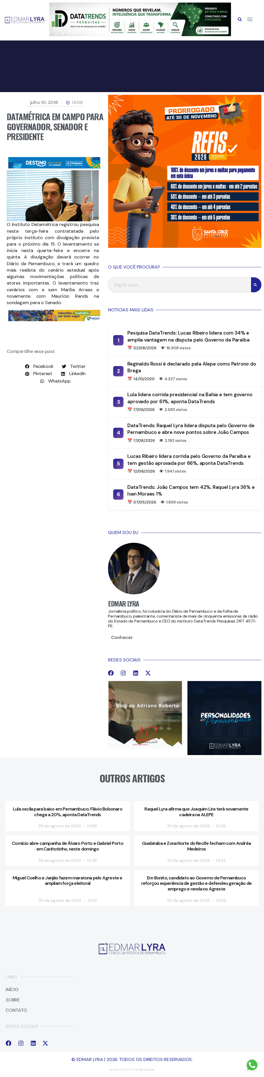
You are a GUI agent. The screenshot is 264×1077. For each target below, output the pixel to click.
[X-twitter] (148, 673)
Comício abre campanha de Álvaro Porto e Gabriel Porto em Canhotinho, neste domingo (67, 846)
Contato (16, 1010)
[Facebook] (111, 673)
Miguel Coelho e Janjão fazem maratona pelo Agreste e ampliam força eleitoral (67, 881)
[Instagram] (123, 673)
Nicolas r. (147, 1070)
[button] (239, 19)
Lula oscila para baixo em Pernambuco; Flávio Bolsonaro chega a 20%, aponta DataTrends (67, 812)
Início (12, 990)
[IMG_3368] (54, 319)
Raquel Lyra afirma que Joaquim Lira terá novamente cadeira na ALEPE (196, 812)
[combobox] (179, 284)
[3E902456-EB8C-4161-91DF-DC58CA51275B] (140, 34)
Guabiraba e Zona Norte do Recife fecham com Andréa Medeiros (196, 846)
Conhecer (122, 637)
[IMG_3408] (54, 167)
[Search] (256, 284)
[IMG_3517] (184, 246)
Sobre (13, 1000)
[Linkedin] (135, 673)
